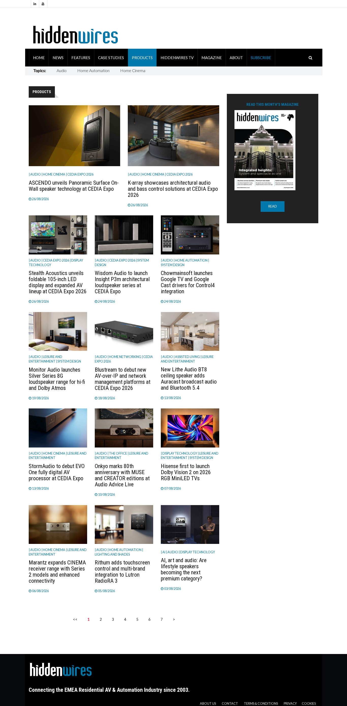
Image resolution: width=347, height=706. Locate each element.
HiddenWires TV (177, 57)
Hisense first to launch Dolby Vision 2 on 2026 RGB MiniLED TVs (186, 472)
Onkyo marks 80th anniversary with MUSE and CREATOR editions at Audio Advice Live (122, 475)
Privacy (290, 703)
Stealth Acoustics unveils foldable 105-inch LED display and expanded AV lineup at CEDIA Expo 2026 (58, 282)
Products (142, 57)
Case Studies (111, 57)
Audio (62, 70)
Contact (230, 703)
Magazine (211, 57)
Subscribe (261, 57)
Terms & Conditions (261, 703)
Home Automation (93, 70)
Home (39, 57)
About (236, 57)
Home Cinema (132, 70)
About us (208, 703)
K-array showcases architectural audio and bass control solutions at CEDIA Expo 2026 (173, 189)
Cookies (309, 703)
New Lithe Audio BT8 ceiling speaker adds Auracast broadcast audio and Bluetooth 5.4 (189, 378)
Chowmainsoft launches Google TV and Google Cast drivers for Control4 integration (188, 282)
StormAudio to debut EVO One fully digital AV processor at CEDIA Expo (57, 472)
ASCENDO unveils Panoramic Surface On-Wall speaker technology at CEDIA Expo (74, 186)
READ (272, 206)
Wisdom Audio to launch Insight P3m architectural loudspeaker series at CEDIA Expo (122, 282)
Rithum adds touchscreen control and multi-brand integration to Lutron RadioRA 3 (122, 571)
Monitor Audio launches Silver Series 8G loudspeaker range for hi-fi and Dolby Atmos (57, 379)
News (58, 57)
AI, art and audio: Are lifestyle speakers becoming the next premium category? (184, 569)
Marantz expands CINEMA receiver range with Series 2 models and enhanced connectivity (57, 571)
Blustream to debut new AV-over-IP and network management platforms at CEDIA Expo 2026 (122, 379)
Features (80, 57)
